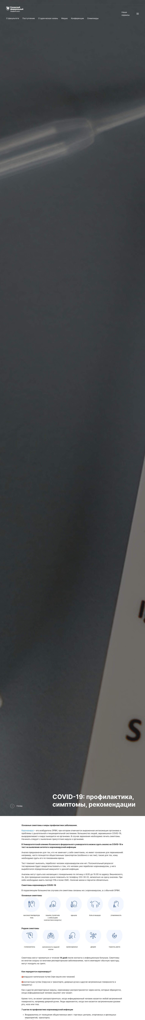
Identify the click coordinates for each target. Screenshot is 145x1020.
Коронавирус (28, 830)
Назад (19, 806)
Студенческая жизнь (48, 18)
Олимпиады (93, 18)
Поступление (28, 18)
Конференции (77, 18)
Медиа (64, 18)
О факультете (12, 18)
